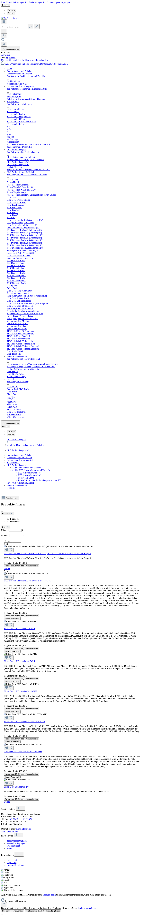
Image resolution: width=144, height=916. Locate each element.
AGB (9, 848)
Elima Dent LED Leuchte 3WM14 (19, 628)
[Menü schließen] (8, 79)
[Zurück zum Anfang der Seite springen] (4, 904)
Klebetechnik (13, 462)
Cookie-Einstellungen (16, 865)
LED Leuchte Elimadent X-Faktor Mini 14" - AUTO (27, 580)
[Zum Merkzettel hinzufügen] (9, 550)
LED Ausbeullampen (16, 465)
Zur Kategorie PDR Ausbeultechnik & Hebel (27, 174)
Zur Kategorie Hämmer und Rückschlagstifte (27, 89)
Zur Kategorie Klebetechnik (19, 104)
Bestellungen (42, 60)
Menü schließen (12, 50)
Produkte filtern (12, 498)
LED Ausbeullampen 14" (29, 473)
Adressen (31, 60)
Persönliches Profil (18, 60)
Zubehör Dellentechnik (17, 485)
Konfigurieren (31, 911)
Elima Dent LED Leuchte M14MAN (20, 691)
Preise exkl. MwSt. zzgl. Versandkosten (21, 566)
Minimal (12, 530)
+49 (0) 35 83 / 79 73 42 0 (20, 819)
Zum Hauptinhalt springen (13, 2)
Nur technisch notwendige (12, 911)
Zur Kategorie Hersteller (17, 381)
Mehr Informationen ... (88, 908)
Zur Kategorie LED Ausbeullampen (23, 152)
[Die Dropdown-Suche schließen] (37, 26)
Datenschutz (12, 860)
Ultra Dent (15, 521)
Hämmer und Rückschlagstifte (20, 460)
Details (7, 568)
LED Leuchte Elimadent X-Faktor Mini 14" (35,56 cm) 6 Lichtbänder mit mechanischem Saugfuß (47, 553)
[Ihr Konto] (4, 44)
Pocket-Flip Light (26, 478)
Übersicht (5, 60)
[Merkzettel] (2, 40)
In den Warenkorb (12, 619)
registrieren (10, 57)
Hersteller (11, 488)
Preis (4, 527)
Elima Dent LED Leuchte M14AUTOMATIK (24, 721)
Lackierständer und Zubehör (19, 457)
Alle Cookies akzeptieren (50, 911)
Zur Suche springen (34, 2)
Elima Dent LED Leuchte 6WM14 (19, 661)
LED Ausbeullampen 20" (29, 475)
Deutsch (11, 10)
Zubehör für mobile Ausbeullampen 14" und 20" (39, 480)
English (11, 13)
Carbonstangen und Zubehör (19, 455)
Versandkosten (49, 895)
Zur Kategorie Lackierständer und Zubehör (26, 76)
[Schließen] (2, 914)
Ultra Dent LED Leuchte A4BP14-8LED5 (23, 751)
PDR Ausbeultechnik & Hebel (20, 483)
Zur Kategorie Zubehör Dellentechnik (23, 359)
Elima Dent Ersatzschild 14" (16, 787)
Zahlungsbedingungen (17, 841)
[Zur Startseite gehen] (11, 18)
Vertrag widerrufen (9, 831)
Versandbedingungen (16, 843)
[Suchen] (30, 26)
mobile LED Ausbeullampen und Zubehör (31, 470)
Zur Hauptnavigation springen (56, 2)
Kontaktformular (23, 829)
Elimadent (14, 519)
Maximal (12, 535)
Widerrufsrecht (13, 846)
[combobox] (14, 27)
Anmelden (5, 55)
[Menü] (4, 21)
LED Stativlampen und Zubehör (26, 467)
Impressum (11, 862)
